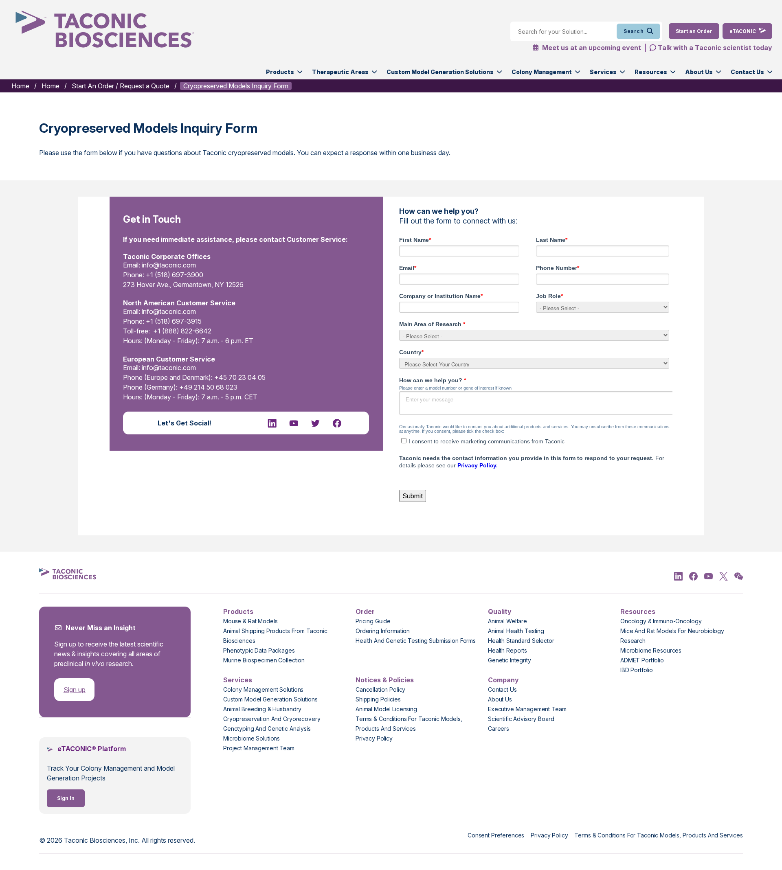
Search (634, 31)
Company (503, 680)
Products (280, 71)
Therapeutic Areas (340, 71)
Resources (651, 71)
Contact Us (747, 71)
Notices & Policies (385, 680)
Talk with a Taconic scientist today (715, 48)
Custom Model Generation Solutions (440, 71)
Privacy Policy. (477, 465)
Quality (500, 611)
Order (365, 611)
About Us (699, 71)
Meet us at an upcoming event (590, 48)
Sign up (75, 690)
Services (603, 71)
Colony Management (542, 71)
